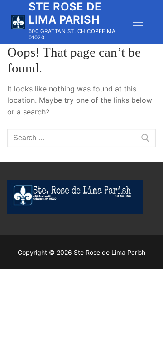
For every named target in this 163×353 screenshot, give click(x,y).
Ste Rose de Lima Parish (65, 13)
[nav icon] (137, 22)
